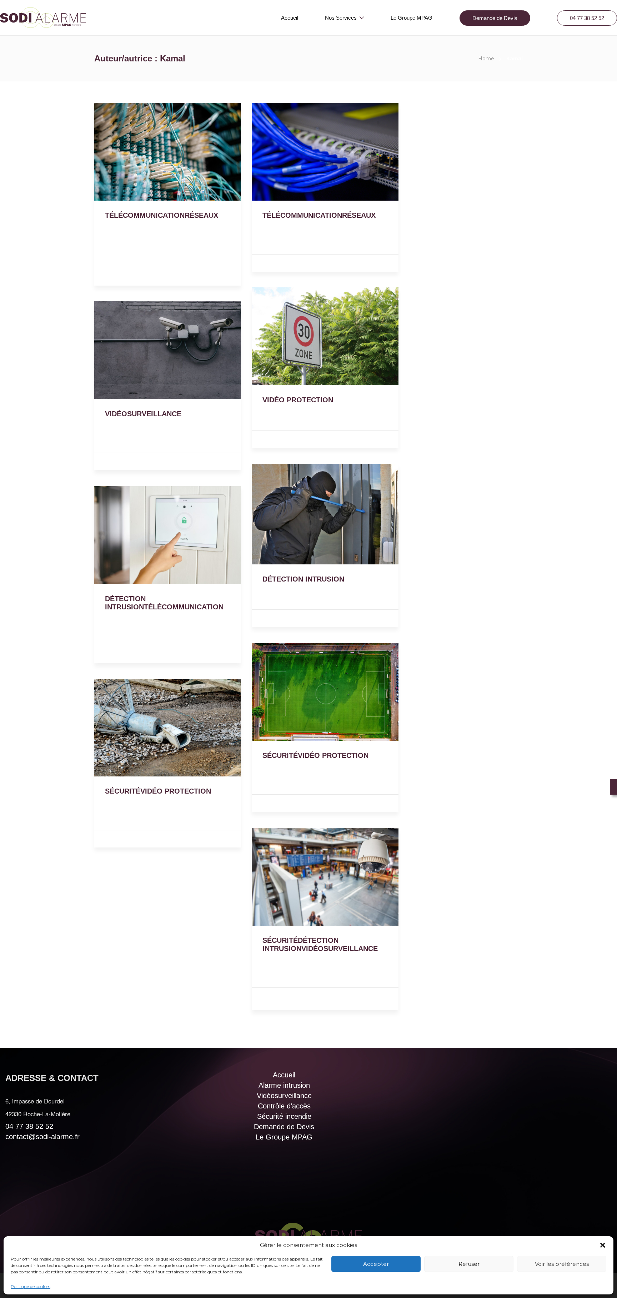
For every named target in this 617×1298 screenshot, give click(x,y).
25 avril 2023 (125, 225)
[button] (602, 1245)
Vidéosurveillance (130, 277)
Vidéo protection (321, 439)
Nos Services (341, 18)
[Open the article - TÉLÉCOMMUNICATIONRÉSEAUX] (131, 152)
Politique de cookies (30, 1286)
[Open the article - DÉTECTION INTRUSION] (288, 514)
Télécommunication (322, 263)
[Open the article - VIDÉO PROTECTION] (288, 336)
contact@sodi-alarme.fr (42, 1137)
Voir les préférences (562, 1264)
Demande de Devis (494, 18)
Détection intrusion (140, 272)
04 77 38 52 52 (587, 18)
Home (486, 58)
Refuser (469, 1264)
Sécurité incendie (284, 1116)
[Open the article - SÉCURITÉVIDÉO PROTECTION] (288, 692)
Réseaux (181, 272)
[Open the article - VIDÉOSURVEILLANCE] (131, 350)
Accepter (376, 1264)
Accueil (289, 18)
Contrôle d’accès (284, 1105)
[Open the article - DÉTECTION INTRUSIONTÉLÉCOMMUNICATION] (131, 535)
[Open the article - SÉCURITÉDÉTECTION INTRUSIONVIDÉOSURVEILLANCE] (288, 877)
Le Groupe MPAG (411, 18)
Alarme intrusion (284, 1085)
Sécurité (283, 439)
